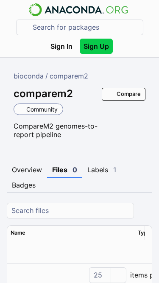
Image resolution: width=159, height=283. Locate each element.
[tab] (27, 170)
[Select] (118, 275)
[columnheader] (70, 233)
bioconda (29, 76)
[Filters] (144, 211)
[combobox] (85, 27)
